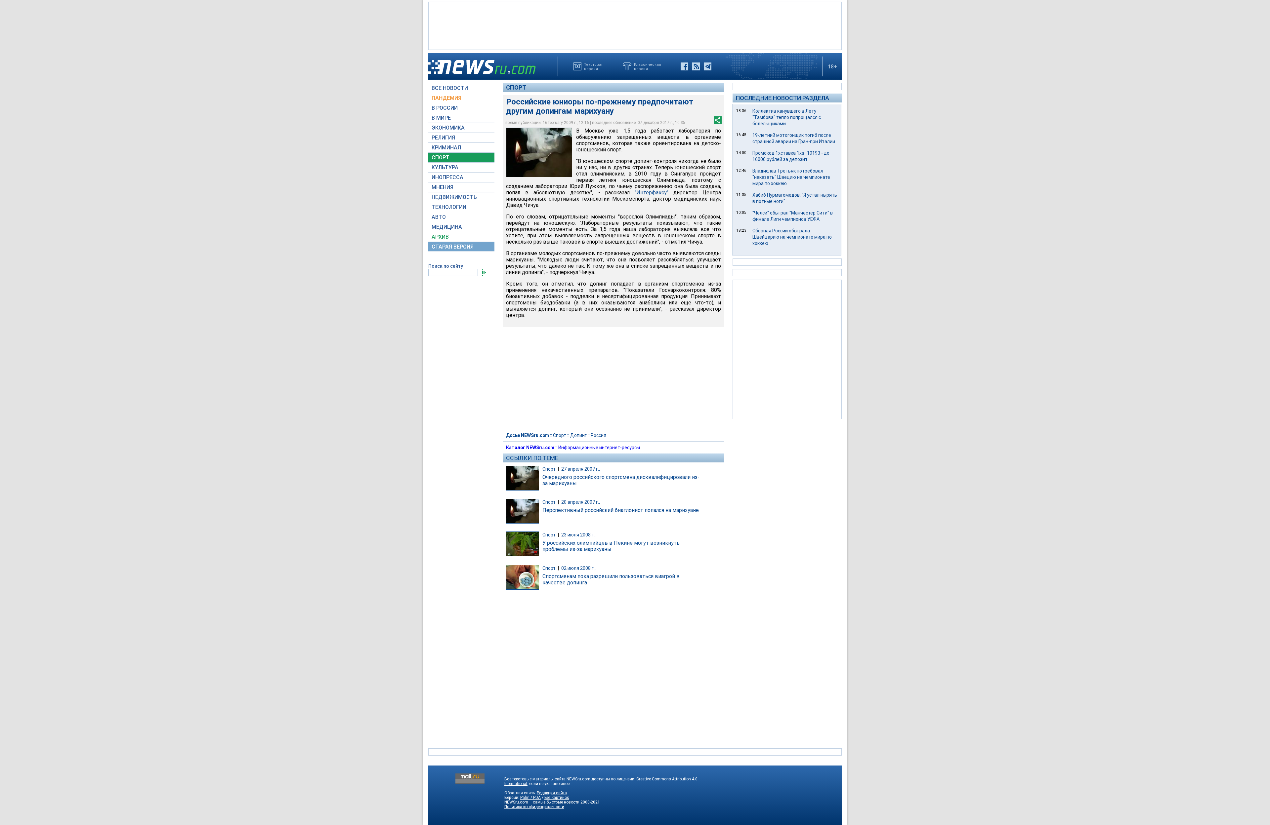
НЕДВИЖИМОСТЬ (454, 197)
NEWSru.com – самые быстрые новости (541, 802)
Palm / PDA (530, 797)
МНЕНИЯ (442, 187)
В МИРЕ (441, 118)
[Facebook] (684, 66)
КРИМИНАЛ (446, 147)
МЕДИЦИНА (447, 227)
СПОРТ (440, 157)
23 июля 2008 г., (578, 534)
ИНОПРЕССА (447, 177)
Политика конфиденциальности (534, 807)
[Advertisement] (635, 25)
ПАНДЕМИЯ (446, 98)
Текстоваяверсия (594, 66)
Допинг (578, 435)
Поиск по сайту (445, 266)
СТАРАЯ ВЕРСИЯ (453, 247)
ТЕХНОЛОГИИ (449, 207)
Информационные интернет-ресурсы (599, 447)
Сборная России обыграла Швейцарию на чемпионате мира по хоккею (792, 237)
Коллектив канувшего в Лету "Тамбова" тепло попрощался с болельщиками (786, 117)
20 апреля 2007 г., (580, 502)
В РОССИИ (445, 108)
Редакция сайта (552, 793)
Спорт (516, 87)
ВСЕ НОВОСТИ (450, 88)
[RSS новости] (696, 66)
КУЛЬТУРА (445, 167)
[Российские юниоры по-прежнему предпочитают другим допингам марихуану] (539, 152)
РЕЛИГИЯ (443, 138)
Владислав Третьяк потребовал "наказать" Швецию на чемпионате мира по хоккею (791, 177)
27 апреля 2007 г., (580, 469)
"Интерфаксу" (651, 192)
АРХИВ (440, 237)
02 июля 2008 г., (578, 568)
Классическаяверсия (647, 66)
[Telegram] (707, 66)
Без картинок (556, 797)
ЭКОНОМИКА (448, 128)
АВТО (439, 217)
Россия (598, 435)
